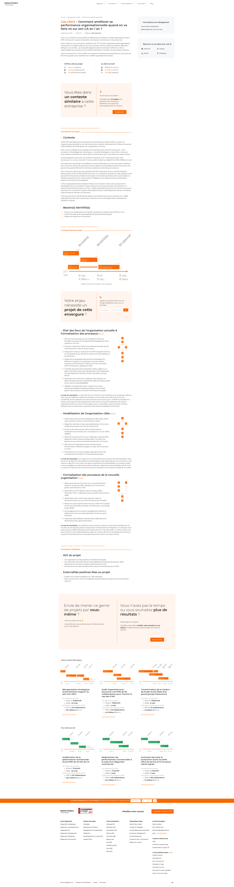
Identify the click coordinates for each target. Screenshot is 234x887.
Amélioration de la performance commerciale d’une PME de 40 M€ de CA (75, 759)
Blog (151, 3)
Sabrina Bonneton (96, 33)
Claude (161, 49)
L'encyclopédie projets (160, 852)
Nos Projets (141, 3)
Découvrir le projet (69, 714)
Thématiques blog (135, 821)
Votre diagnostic (66, 821)
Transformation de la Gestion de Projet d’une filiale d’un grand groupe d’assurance (155, 691)
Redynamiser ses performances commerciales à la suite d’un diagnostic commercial (117, 760)
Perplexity (162, 53)
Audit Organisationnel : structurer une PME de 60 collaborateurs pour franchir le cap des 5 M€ (117, 693)
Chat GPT (147, 49)
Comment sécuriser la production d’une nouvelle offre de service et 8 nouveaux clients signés (156, 760)
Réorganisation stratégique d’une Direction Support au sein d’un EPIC (76, 691)
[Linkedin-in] (172, 882)
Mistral (146, 53)
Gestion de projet (89, 821)
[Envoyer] (125, 309)
